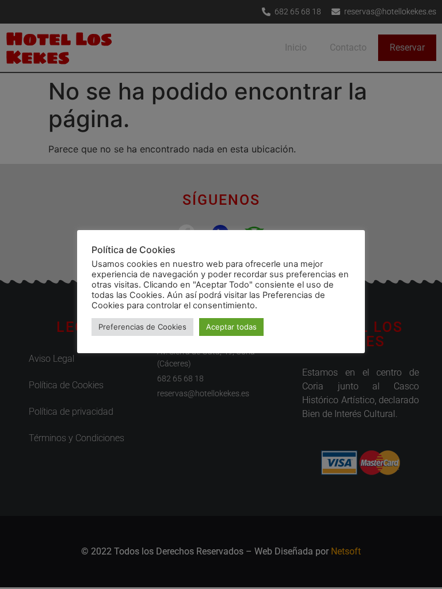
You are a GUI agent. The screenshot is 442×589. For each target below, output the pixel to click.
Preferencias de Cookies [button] (142, 326)
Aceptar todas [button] (231, 326)
